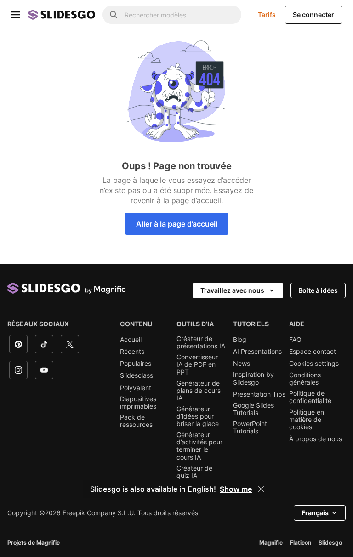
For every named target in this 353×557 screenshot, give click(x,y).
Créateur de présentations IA (200, 342)
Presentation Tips (259, 394)
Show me (236, 489)
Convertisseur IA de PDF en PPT (197, 364)
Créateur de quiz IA (194, 472)
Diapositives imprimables (138, 402)
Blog (239, 339)
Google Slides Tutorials (253, 409)
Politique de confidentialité (310, 397)
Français (315, 513)
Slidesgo (330, 542)
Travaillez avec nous (232, 290)
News (241, 363)
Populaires (135, 363)
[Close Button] (261, 489)
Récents (132, 351)
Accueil (131, 339)
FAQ (295, 339)
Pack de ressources (136, 421)
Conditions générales (305, 378)
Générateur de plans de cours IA (198, 391)
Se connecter (313, 14)
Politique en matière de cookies (306, 420)
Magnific (271, 542)
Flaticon (300, 542)
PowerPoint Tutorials (250, 427)
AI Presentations (257, 351)
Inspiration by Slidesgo (253, 378)
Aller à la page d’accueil (176, 223)
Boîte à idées (318, 290)
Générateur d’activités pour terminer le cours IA (199, 445)
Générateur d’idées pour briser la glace (197, 416)
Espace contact (312, 351)
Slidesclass (136, 375)
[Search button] (113, 15)
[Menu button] (15, 14)
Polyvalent (135, 388)
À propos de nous (315, 439)
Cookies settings (314, 363)
